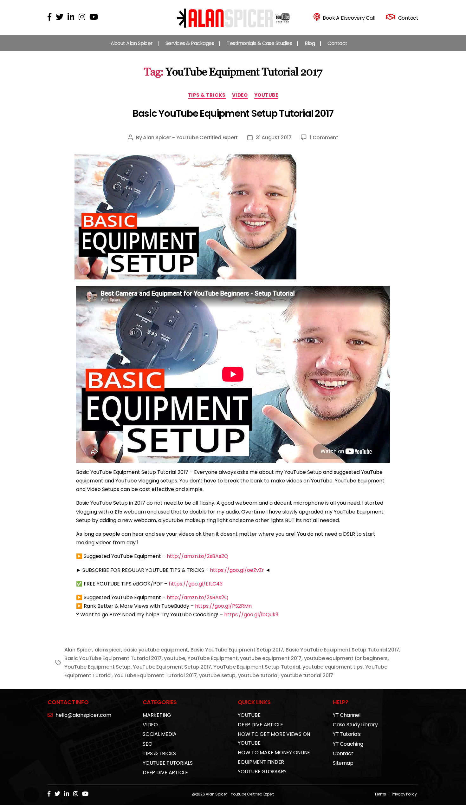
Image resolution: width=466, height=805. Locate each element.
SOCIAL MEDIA (160, 734)
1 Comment (324, 137)
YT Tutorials (347, 734)
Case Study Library (355, 724)
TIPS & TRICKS (207, 95)
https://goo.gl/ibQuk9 (251, 614)
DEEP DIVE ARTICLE (165, 772)
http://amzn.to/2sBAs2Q (197, 556)
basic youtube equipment (155, 649)
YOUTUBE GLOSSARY (262, 771)
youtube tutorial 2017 (307, 675)
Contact (337, 43)
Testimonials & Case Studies (259, 43)
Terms (380, 794)
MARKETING (157, 715)
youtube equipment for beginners (346, 658)
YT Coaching (348, 744)
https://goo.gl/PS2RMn (223, 606)
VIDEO (240, 95)
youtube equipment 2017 (270, 658)
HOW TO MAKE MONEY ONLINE (274, 752)
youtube (174, 658)
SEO (147, 744)
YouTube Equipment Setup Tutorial (256, 667)
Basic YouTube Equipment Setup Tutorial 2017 (233, 113)
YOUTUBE (266, 95)
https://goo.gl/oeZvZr (237, 570)
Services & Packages (189, 43)
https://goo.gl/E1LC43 (196, 583)
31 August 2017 (273, 137)
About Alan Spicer (132, 43)
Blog (310, 43)
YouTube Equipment (212, 658)
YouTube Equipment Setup (97, 667)
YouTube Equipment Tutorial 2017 (155, 675)
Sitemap (343, 763)
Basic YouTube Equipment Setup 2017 (237, 649)
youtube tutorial (258, 675)
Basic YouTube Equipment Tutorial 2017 (113, 658)
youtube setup (217, 675)
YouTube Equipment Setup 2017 (172, 667)
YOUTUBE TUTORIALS (168, 763)
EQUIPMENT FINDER (261, 762)
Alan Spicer (78, 649)
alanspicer (108, 649)
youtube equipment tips (332, 667)
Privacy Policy (404, 794)
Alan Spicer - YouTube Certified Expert (190, 137)
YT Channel (346, 715)
